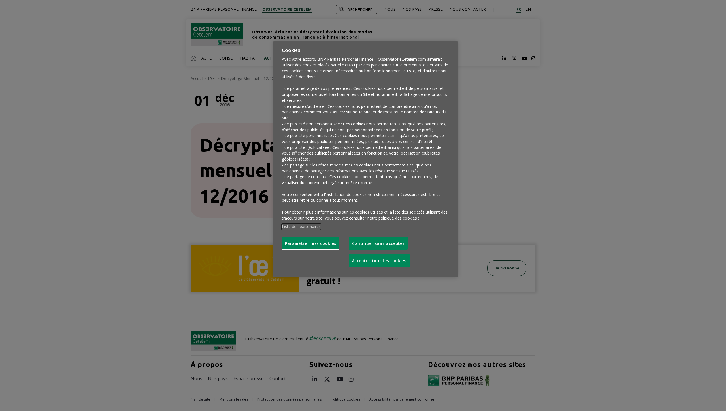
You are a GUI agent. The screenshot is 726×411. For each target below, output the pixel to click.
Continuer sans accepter (378, 243)
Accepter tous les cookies (379, 260)
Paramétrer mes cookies (310, 243)
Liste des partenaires (301, 226)
